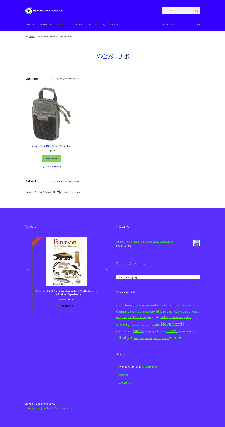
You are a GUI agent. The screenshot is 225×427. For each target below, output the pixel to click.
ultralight (125, 337)
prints (130, 331)
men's (136, 324)
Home (32, 36)
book (159, 305)
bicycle (139, 305)
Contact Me (124, 382)
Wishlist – (113, 24)
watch (142, 339)
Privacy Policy (32, 408)
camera (187, 306)
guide (155, 317)
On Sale (77, 24)
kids (188, 317)
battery (129, 305)
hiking (182, 317)
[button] (51, 167)
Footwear (139, 317)
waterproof (161, 338)
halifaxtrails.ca (148, 366)
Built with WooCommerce (57, 408)
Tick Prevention (188, 331)
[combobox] (158, 277)
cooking (135, 311)
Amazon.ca (51, 158)
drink (158, 311)
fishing (118, 318)
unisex (136, 338)
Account (92, 24)
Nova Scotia (172, 324)
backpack (120, 306)
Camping (123, 311)
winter (175, 338)
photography (121, 331)
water (148, 338)
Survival (172, 331)
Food (130, 317)
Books (43, 24)
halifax (164, 317)
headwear (174, 317)
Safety (138, 331)
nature (154, 324)
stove (162, 331)
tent (180, 331)
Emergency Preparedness (179, 311)
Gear (27, 24)
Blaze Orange (149, 306)
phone (188, 325)
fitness (124, 317)
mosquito (144, 325)
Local (60, 24)
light (129, 324)
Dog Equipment (147, 311)
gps (149, 317)
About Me (123, 374)
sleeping (149, 331)
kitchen (120, 325)
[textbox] (158, 277)
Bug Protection (174, 305)
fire (198, 312)
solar (157, 331)
